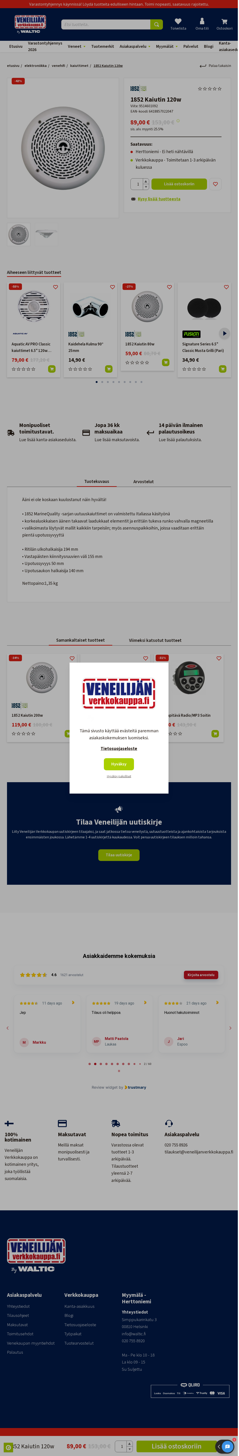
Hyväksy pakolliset (119, 776)
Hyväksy (119, 764)
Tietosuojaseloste (119, 749)
